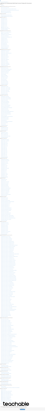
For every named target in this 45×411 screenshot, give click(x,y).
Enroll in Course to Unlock (22, 409)
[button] (0, 0)
